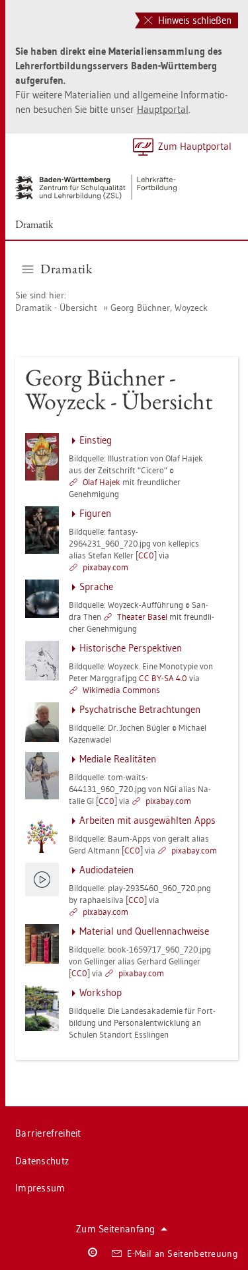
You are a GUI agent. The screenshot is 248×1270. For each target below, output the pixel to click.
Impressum (40, 1188)
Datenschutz (42, 1160)
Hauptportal (162, 109)
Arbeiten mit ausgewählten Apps (147, 820)
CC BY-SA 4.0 (163, 678)
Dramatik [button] (66, 268)
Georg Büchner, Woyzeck (159, 308)
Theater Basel (142, 616)
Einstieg (95, 440)
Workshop (100, 992)
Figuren (95, 513)
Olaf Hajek (101, 482)
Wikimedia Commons (121, 690)
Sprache (96, 586)
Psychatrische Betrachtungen (139, 709)
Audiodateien (106, 869)
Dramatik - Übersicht (56, 308)
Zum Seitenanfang (115, 1228)
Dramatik (34, 224)
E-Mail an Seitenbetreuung (183, 1253)
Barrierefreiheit (48, 1133)
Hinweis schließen (193, 20)
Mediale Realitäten (117, 758)
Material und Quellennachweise (144, 931)
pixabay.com (105, 567)
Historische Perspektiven (130, 648)
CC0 (146, 555)
